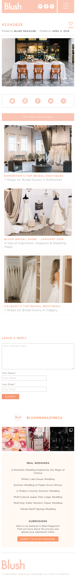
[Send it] (68, 61)
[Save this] (68, 44)
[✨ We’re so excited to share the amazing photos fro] (38, 439)
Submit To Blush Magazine (38, 539)
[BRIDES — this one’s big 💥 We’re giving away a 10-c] (62, 439)
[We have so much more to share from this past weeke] (14, 439)
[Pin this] (68, 52)
